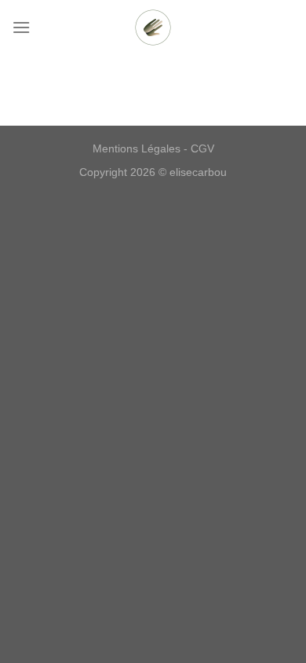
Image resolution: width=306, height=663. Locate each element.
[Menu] (21, 27)
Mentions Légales (136, 148)
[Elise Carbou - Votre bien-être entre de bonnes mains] (153, 27)
